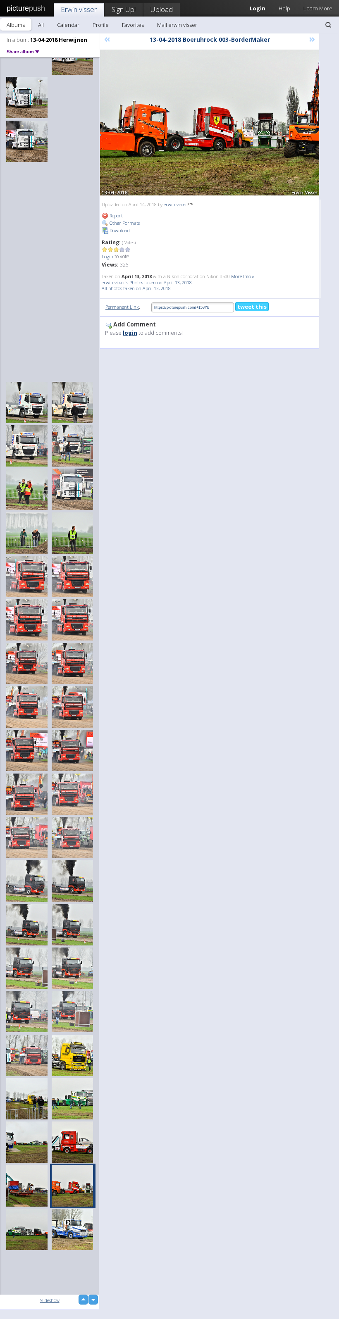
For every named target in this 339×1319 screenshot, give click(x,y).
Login (107, 256)
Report (115, 215)
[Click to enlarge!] (209, 122)
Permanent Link (122, 307)
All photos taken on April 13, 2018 (136, 288)
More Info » (242, 276)
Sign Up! (124, 9)
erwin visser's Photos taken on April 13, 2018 (147, 282)
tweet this (252, 306)
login (130, 332)
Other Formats (124, 223)
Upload (161, 9)
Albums (16, 25)
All (41, 25)
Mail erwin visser (177, 25)
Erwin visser (79, 9)
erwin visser (175, 204)
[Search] (328, 24)
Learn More (317, 8)
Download (119, 230)
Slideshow (50, 1300)
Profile (101, 25)
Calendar (68, 25)
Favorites (133, 25)
